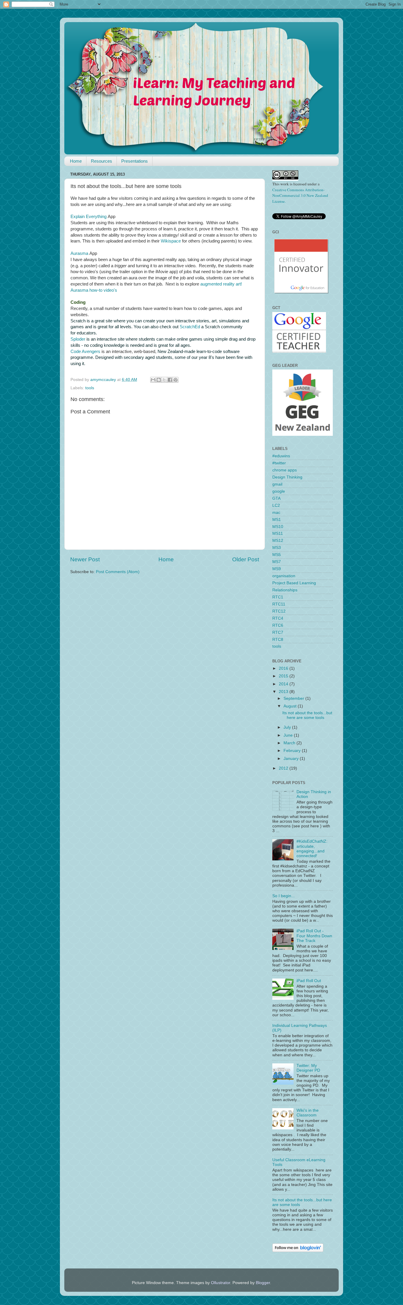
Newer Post (85, 559)
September (294, 698)
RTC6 (277, 625)
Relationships (284, 590)
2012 (284, 768)
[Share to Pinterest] (175, 380)
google (278, 491)
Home (76, 161)
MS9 (276, 569)
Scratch (78, 321)
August (291, 706)
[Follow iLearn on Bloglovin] (297, 1250)
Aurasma (79, 253)
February (293, 750)
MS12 (277, 540)
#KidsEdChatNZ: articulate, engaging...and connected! (311, 848)
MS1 (276, 519)
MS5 (276, 554)
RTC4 (277, 618)
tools (89, 388)
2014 (284, 684)
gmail (277, 484)
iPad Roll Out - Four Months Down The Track (314, 936)
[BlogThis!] (159, 380)
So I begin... (283, 896)
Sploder (78, 339)
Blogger (263, 1283)
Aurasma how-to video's (94, 290)
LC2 (276, 505)
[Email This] (153, 380)
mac (276, 512)
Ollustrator (220, 1283)
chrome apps (284, 470)
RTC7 (277, 632)
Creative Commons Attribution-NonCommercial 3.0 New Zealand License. (300, 195)
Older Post (245, 559)
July (288, 727)
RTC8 (277, 639)
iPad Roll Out (308, 981)
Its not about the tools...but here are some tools (307, 715)
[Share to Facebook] (170, 380)
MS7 (276, 562)
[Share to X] (164, 380)
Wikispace (171, 241)
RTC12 (279, 611)
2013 (284, 691)
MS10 (277, 526)
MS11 (277, 533)
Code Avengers (85, 351)
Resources (101, 161)
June (289, 735)
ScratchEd (190, 326)
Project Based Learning (294, 583)
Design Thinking (287, 477)
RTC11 (278, 604)
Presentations (134, 161)
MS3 (276, 547)
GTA (276, 498)
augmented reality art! (221, 284)
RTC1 (277, 597)
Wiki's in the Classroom (307, 1112)
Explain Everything (89, 216)
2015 (284, 676)
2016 (284, 668)
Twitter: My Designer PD (308, 1068)
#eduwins (281, 456)
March (290, 743)
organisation (283, 576)
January (292, 758)
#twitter (279, 463)
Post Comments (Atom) (118, 572)
